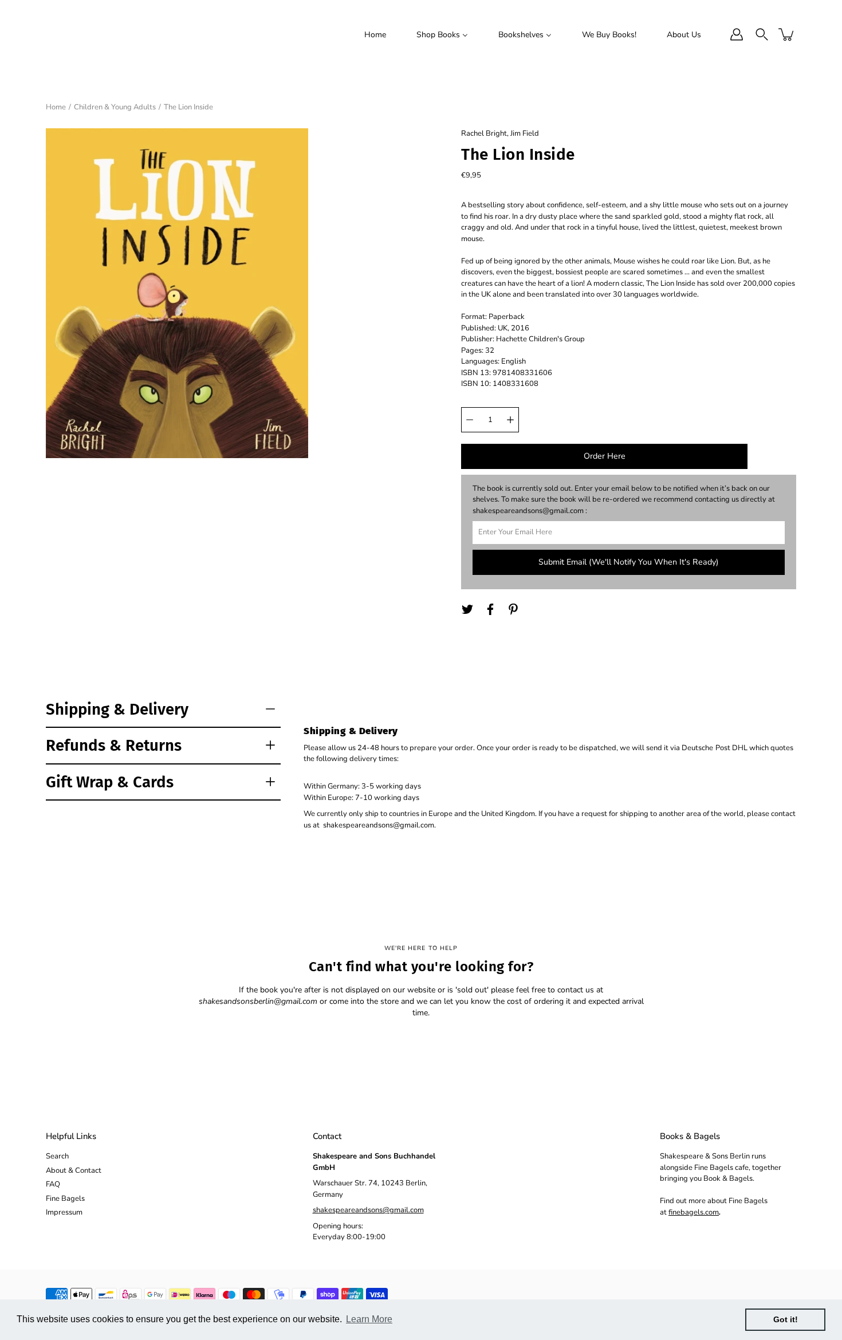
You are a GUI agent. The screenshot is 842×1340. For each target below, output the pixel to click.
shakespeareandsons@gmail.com (368, 1210)
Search (57, 1156)
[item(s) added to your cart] (787, 34)
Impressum (64, 1212)
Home (56, 107)
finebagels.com (693, 1212)
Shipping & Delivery (117, 709)
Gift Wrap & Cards (110, 782)
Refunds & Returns (114, 745)
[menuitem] (375, 34)
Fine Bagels (65, 1198)
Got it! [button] (785, 1319)
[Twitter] (467, 609)
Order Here (604, 456)
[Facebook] (490, 609)
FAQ (53, 1184)
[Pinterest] (513, 609)
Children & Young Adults (115, 107)
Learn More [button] (369, 1319)
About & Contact (73, 1170)
